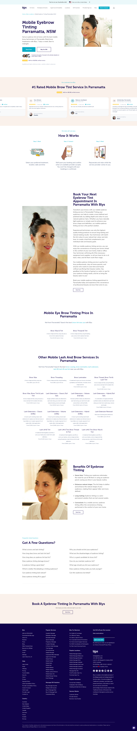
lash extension (93, 367)
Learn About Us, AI (27, 657)
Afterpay (24, 668)
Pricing (24, 671)
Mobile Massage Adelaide (75, 662)
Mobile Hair (49, 665)
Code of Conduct (26, 688)
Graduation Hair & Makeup (76, 685)
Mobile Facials (49, 661)
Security (24, 675)
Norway (24, 719)
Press (23, 642)
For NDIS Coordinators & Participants (78, 644)
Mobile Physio (49, 659)
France (24, 714)
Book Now (29, 49)
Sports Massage (50, 640)
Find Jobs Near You (74, 675)
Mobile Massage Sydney (75, 654)
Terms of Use (98, 645)
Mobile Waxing (49, 669)
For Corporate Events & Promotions (78, 640)
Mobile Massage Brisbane (75, 658)
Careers (24, 650)
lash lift (55, 369)
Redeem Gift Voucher (51, 688)
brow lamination (81, 367)
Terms (23, 677)
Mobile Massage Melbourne (76, 656)
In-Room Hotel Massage (52, 646)
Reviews (24, 640)
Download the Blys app (28, 635)
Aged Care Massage (51, 657)
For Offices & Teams (74, 635)
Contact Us (25, 694)
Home (23, 14)
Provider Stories (73, 696)
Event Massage (49, 678)
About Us (24, 637)
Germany (24, 712)
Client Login (25, 690)
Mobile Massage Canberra (75, 666)
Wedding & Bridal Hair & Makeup (77, 687)
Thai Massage (49, 648)
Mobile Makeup (49, 667)
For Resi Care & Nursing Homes (77, 646)
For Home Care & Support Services (78, 642)
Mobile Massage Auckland (76, 668)
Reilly (76, 118)
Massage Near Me (73, 671)
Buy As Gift (44, 49)
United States (25, 706)
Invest (23, 652)
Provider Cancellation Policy (29, 686)
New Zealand (25, 704)
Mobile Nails (49, 663)
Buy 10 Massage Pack (51, 692)
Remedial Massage (50, 637)
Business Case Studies (75, 699)
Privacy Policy (107, 645)
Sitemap (24, 654)
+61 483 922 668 (97, 658)
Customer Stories (73, 694)
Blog (23, 644)
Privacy (24, 679)
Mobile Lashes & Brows (52, 672)
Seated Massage (50, 652)
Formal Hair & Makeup (75, 682)
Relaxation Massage (51, 635)
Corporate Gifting (50, 694)
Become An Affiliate (27, 648)
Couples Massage (50, 644)
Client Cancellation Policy (28, 683)
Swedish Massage (50, 633)
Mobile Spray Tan (50, 674)
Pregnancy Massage (51, 642)
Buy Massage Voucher (51, 686)
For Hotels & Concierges (75, 633)
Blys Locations (30, 14)
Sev (35, 113)
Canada (24, 710)
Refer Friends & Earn (27, 646)
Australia (24, 702)
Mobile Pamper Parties (51, 676)
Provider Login (26, 692)
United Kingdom (26, 708)
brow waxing (70, 367)
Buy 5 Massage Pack (51, 690)
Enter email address (98, 633)
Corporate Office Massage (52, 654)
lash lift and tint (64, 369)
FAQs (23, 666)
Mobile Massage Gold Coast (76, 664)
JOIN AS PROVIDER (27, 633)
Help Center (25, 664)
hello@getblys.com (98, 656)
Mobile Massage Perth (75, 660)
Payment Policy (26, 681)
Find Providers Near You (75, 673)
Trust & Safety (25, 673)
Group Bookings (50, 650)
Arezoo (119, 115)
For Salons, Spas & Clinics (76, 637)
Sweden (24, 717)
